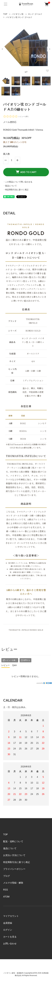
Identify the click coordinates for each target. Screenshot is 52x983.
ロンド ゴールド (35, 14)
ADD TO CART (28, 172)
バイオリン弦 (17, 14)
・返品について (10, 186)
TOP (5, 14)
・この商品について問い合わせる (17, 182)
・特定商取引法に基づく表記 (15, 190)
